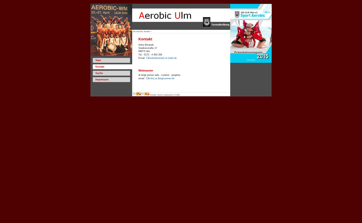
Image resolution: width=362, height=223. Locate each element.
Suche (99, 73)
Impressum (102, 79)
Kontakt (153, 95)
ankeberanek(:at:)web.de (163, 58)
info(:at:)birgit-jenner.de (162, 78)
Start (98, 60)
